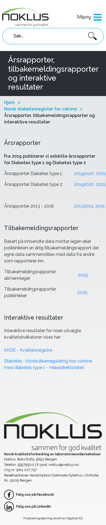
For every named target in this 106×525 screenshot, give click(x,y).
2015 (100, 206)
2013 (78, 206)
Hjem (9, 102)
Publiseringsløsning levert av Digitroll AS (53, 518)
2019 (79, 173)
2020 (89, 173)
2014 (88, 206)
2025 (83, 275)
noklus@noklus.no (64, 465)
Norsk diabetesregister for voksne (40, 109)
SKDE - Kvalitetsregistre (28, 350)
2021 (101, 173)
